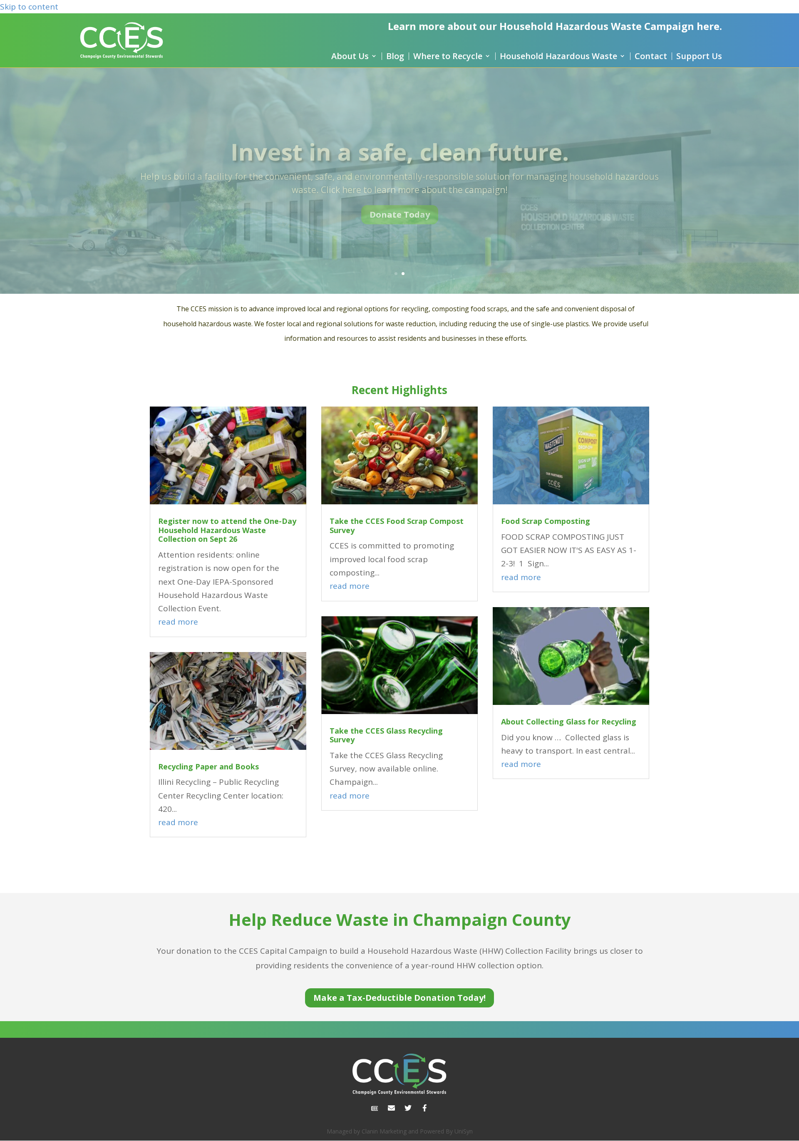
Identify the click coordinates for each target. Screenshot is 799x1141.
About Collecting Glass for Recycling (568, 722)
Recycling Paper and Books (208, 766)
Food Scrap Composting (545, 521)
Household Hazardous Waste (558, 56)
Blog (395, 56)
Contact (651, 56)
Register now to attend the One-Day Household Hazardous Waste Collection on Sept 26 (227, 530)
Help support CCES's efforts (400, 140)
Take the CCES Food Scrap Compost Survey (397, 525)
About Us (350, 56)
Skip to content (29, 6)
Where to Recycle (447, 56)
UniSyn (463, 1131)
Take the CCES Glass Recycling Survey (386, 735)
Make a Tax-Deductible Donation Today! (399, 997)
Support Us (699, 56)
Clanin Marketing (384, 1131)
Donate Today (400, 225)
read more (178, 621)
